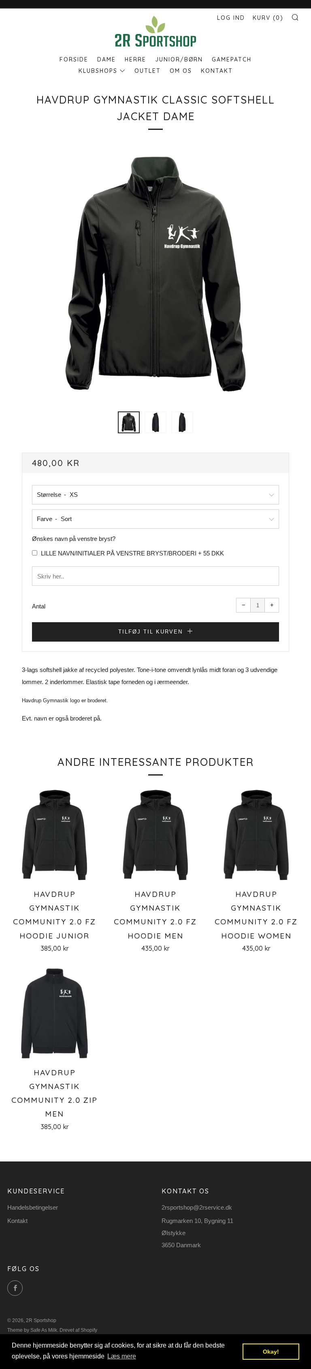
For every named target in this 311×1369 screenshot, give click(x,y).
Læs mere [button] (121, 1356)
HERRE (135, 59)
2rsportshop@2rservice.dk (197, 1207)
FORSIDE (74, 59)
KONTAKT (217, 70)
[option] (155, 274)
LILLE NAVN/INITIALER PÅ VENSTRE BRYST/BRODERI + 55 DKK (131, 553)
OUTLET (147, 70)
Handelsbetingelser (32, 1207)
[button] (129, 422)
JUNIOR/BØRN (179, 59)
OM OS (181, 70)
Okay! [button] (271, 1351)
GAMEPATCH (231, 59)
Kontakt (17, 1220)
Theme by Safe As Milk (32, 1330)
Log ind (231, 17)
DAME (106, 59)
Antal (38, 606)
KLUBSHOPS (98, 70)
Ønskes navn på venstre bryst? (73, 538)
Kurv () (268, 17)
